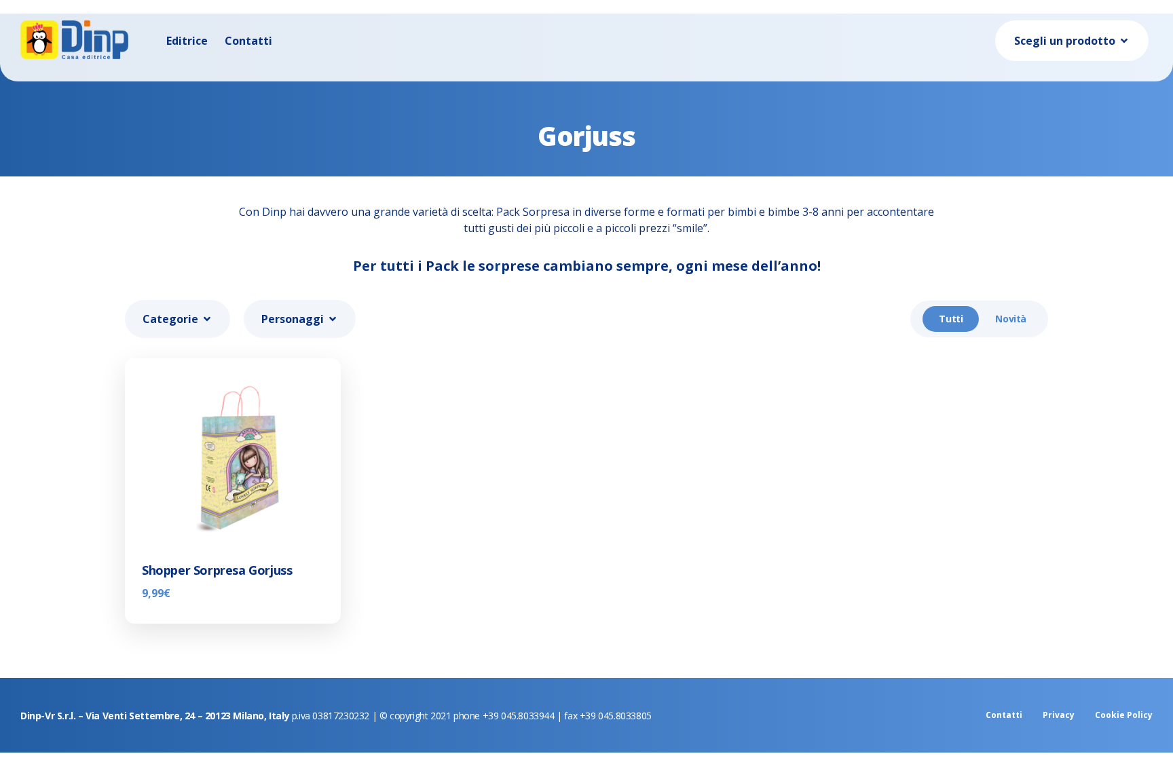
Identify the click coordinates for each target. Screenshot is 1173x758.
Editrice (187, 41)
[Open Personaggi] (332, 319)
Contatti (248, 41)
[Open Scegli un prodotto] (1124, 41)
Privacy (1059, 715)
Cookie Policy (1124, 715)
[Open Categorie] (207, 319)
